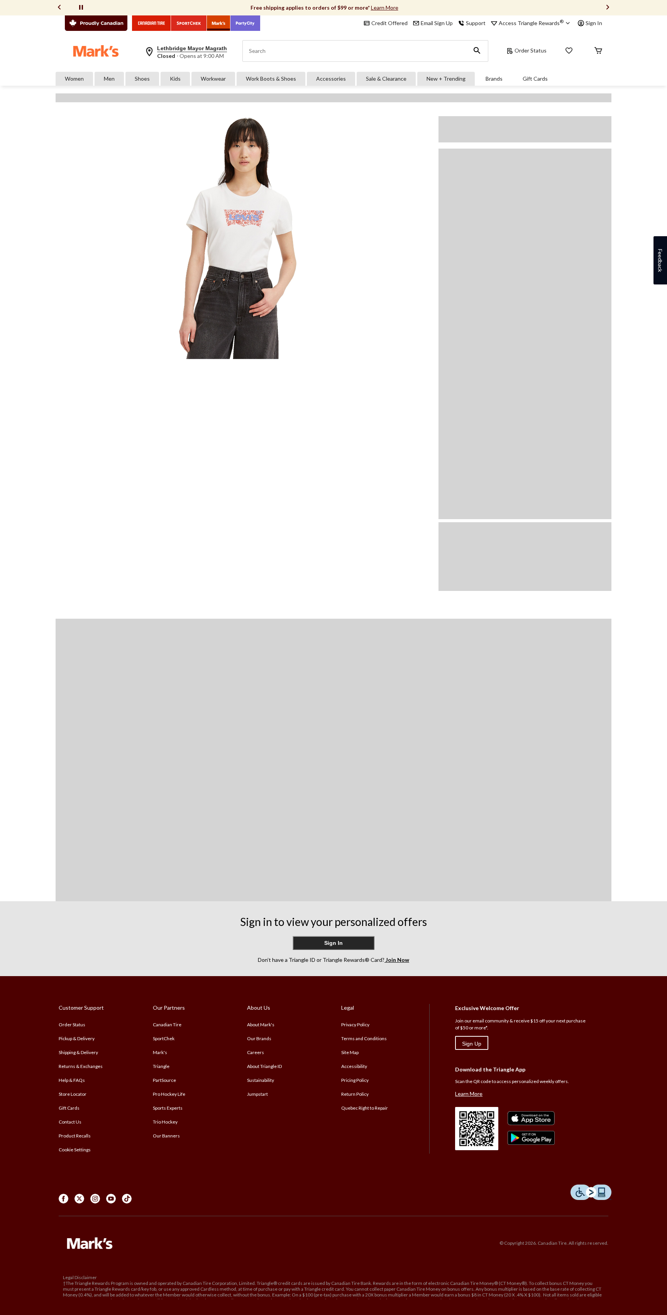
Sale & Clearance (386, 78)
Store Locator (72, 1094)
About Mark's (260, 1024)
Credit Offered (389, 23)
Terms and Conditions (364, 1038)
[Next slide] (607, 7)
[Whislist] (569, 51)
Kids (175, 78)
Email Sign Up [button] (437, 23)
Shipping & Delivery (78, 1052)
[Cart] (598, 51)
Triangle (161, 1066)
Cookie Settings (75, 1150)
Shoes (142, 78)
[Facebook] (63, 1198)
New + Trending (446, 78)
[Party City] (245, 23)
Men (109, 78)
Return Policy (355, 1094)
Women (74, 78)
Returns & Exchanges (81, 1066)
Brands (494, 78)
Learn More (384, 7)
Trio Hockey (165, 1122)
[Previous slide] (59, 7)
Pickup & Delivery (77, 1038)
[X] (79, 1198)
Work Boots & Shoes (271, 78)
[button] (477, 51)
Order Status (531, 50)
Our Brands (259, 1038)
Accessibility (354, 1066)
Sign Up (471, 1044)
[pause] (81, 7)
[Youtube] (111, 1198)
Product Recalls (75, 1136)
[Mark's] (218, 23)
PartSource (164, 1080)
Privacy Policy (355, 1024)
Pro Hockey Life (169, 1094)
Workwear (213, 78)
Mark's (160, 1052)
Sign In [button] (594, 23)
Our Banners (166, 1136)
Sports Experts (168, 1108)
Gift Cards (535, 78)
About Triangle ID (264, 1066)
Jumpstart (257, 1094)
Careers (255, 1052)
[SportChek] (189, 23)
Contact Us (70, 1122)
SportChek (163, 1038)
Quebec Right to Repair (364, 1108)
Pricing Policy (355, 1080)
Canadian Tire (167, 1024)
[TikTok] (127, 1198)
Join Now (396, 959)
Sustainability (260, 1080)
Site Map (350, 1052)
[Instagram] (95, 1198)
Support (476, 23)
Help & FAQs (72, 1080)
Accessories (331, 78)
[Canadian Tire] (151, 23)
